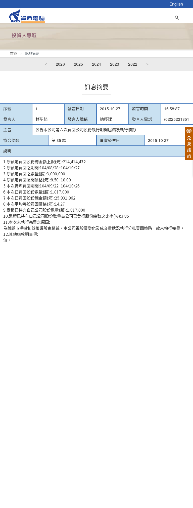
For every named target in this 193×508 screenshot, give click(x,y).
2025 (78, 64)
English (176, 4)
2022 (132, 64)
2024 (96, 64)
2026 (60, 64)
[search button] (177, 16)
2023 (114, 64)
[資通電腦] (27, 15)
